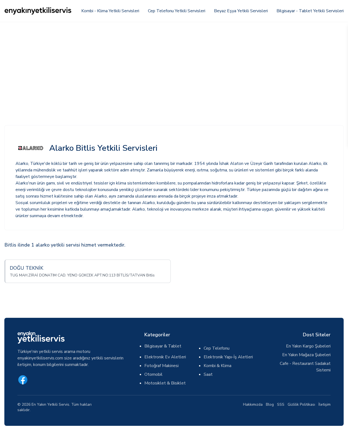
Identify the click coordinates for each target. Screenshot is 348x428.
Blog (270, 404)
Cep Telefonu (216, 348)
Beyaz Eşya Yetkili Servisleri (241, 11)
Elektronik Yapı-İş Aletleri (228, 357)
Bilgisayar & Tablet (162, 346)
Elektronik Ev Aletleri (165, 357)
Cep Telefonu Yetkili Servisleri (176, 11)
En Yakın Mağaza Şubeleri (306, 355)
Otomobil (153, 374)
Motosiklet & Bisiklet (165, 383)
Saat (208, 374)
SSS (280, 404)
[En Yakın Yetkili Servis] (38, 11)
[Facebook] (22, 379)
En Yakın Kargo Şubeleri (308, 346)
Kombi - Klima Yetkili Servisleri (110, 11)
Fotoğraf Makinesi (161, 366)
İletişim (324, 404)
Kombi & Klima (217, 366)
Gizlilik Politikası (301, 404)
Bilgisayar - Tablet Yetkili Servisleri (310, 11)
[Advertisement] (174, 62)
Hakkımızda (253, 404)
